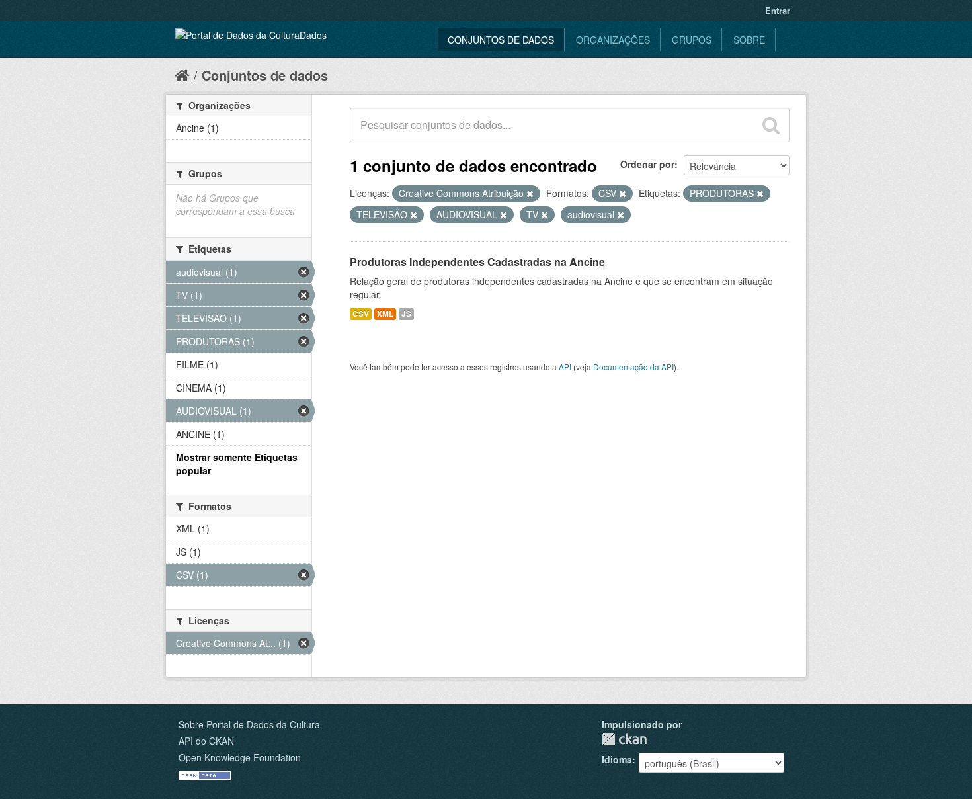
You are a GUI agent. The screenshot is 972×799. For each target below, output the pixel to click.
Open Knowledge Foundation (240, 757)
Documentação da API (633, 366)
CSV (360, 313)
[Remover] (530, 194)
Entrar (777, 10)
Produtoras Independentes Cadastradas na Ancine (477, 261)
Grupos (691, 39)
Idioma (617, 759)
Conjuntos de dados (501, 39)
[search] (771, 125)
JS (406, 313)
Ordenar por (647, 164)
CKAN (624, 739)
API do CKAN (206, 740)
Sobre (749, 39)
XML (385, 313)
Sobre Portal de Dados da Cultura (249, 724)
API (565, 366)
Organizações (613, 39)
